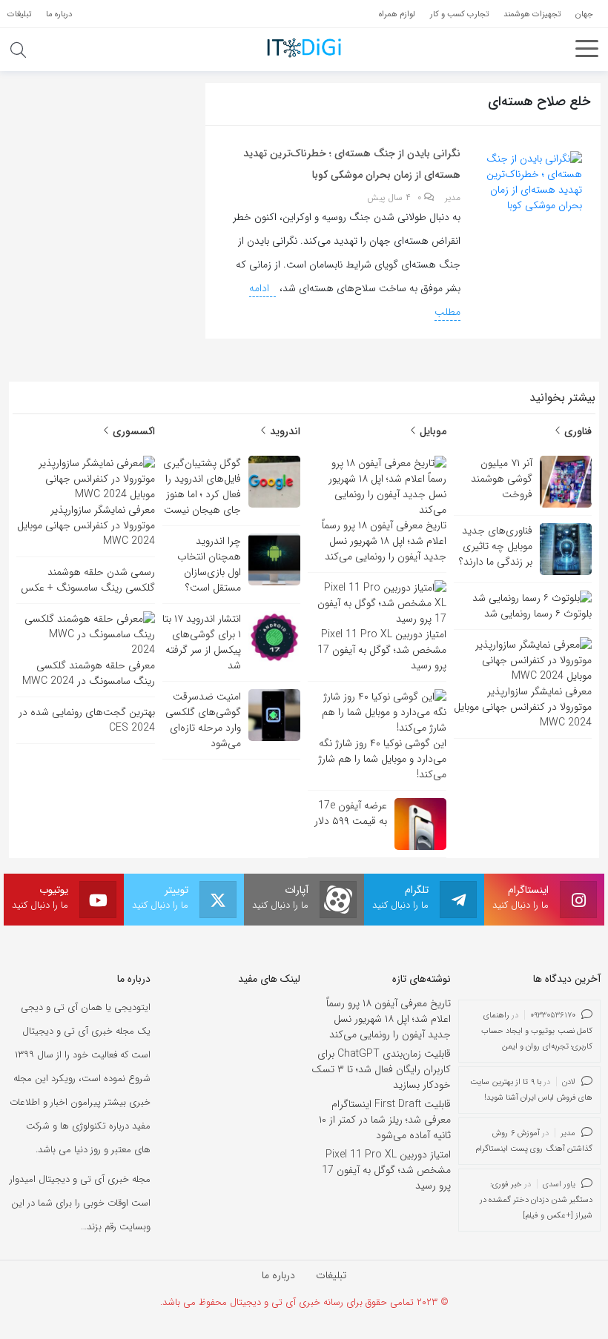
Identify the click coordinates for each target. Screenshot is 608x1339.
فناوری (576, 431)
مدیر (452, 198)
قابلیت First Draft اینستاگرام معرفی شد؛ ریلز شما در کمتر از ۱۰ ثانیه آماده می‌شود (385, 1119)
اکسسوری (132, 431)
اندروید (283, 431)
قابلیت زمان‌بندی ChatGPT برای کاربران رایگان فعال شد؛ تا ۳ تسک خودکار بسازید (381, 1069)
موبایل (431, 431)
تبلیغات (331, 1275)
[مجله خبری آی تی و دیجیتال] (304, 47)
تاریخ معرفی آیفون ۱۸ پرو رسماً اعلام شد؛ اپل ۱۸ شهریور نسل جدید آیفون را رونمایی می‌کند (388, 1019)
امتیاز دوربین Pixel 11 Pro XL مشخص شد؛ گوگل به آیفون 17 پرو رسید (386, 1170)
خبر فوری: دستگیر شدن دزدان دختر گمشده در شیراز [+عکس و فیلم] (536, 1200)
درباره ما (278, 1275)
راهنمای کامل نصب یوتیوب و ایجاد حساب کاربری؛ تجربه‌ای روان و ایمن (537, 1031)
